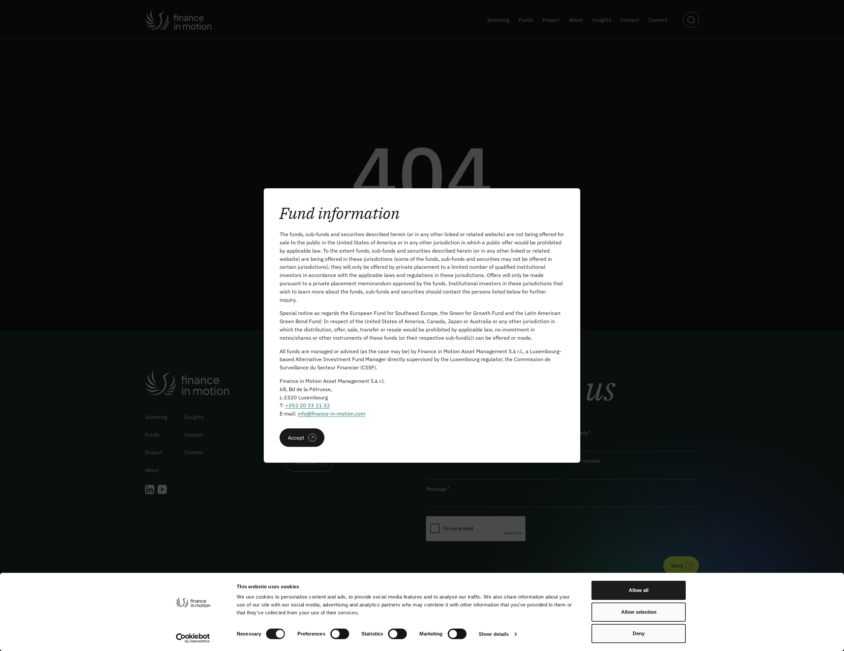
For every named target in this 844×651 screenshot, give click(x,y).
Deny (639, 633)
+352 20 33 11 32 (307, 405)
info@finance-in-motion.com (331, 413)
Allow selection (638, 612)
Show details (494, 634)
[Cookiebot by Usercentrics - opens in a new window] (193, 638)
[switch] (339, 634)
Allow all (638, 590)
